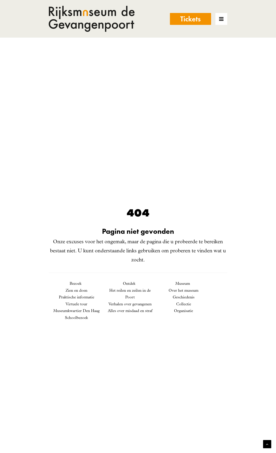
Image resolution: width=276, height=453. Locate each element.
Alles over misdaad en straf (130, 311)
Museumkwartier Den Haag (76, 311)
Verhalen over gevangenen (130, 304)
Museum (182, 284)
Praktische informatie (76, 297)
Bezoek (76, 284)
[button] (227, 19)
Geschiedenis (183, 297)
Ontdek (129, 284)
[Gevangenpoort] (92, 19)
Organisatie (183, 311)
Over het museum (183, 291)
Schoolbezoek (76, 318)
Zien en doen (76, 291)
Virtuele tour (76, 304)
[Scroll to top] (267, 444)
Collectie (183, 304)
